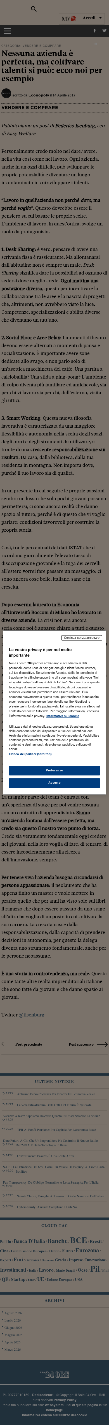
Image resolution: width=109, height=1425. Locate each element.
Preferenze (54, 770)
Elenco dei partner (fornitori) (30, 754)
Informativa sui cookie (62, 716)
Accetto (54, 783)
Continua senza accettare (82, 637)
